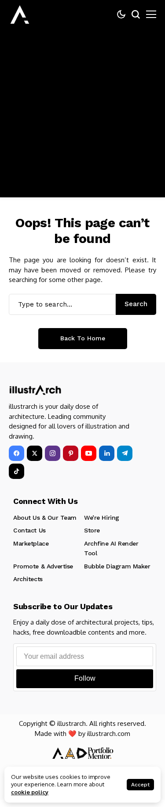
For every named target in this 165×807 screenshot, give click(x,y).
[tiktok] (16, 471)
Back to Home (82, 338)
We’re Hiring (101, 517)
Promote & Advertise (43, 566)
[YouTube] (88, 453)
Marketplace (30, 543)
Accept (140, 785)
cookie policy (29, 792)
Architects (28, 578)
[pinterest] (70, 453)
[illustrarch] (20, 14)
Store (92, 530)
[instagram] (52, 453)
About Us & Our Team (45, 517)
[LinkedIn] (106, 453)
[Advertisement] (82, 115)
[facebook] (16, 453)
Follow (84, 678)
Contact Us (29, 530)
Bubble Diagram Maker (117, 566)
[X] (34, 453)
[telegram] (124, 453)
